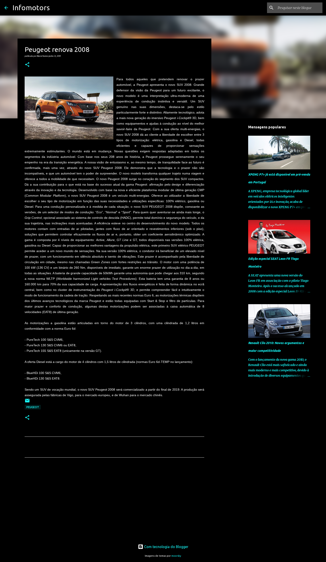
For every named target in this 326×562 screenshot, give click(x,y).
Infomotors (31, 8)
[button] (27, 65)
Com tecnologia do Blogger (165, 547)
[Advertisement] (114, 502)
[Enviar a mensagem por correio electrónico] (27, 402)
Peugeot (32, 407)
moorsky (176, 555)
